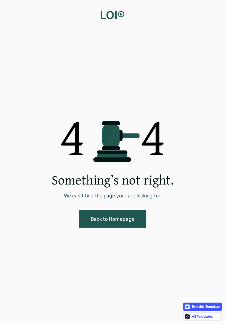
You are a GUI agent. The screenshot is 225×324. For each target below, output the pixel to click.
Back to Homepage (112, 219)
